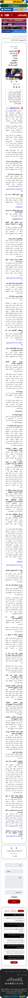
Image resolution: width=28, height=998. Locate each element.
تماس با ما (18, 971)
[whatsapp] (18, 984)
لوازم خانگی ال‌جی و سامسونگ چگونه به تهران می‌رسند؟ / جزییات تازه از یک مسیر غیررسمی (15, 941)
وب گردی (7, 911)
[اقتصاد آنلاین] (22, 15)
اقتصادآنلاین (13, 111)
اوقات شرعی (24, 975)
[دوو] (14, 20)
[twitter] (15, 984)
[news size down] (19, 87)
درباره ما (25, 971)
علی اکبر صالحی (18, 467)
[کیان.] (14, 9)
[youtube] (11, 984)
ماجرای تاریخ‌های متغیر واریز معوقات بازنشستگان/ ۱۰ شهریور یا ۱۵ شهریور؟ (15, 957)
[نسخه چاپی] (11, 81)
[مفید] (14, 996)
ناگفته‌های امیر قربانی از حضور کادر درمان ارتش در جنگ (14, 924)
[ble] (6, 984)
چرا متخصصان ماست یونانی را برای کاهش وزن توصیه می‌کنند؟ (14, 919)
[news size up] (14, 87)
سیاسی (24, 36)
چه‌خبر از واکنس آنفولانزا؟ (18, 915)
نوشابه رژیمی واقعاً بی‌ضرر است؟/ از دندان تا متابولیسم (14, 930)
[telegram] (20, 984)
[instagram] (13, 984)
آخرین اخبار (21, 911)
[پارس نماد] (14, 31)
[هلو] (14, 108)
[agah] (14, 1)
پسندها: (13, 856)
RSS (18, 975)
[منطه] (14, 27)
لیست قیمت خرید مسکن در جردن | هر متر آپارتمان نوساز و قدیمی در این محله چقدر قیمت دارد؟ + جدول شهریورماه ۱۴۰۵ (14, 952)
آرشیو (14, 962)
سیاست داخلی (16, 36)
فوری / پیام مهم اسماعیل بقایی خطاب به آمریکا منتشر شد (15, 946)
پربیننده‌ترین (13, 911)
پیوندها (12, 971)
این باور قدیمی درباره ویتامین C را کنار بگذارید (15, 935)
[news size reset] (17, 87)
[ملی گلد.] (14, 5)
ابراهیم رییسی (18, 393)
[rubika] (8, 984)
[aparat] (22, 984)
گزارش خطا (12, 853)
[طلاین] (14, 24)
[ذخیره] (16, 81)
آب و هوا (7, 971)
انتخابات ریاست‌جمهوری (15, 826)
